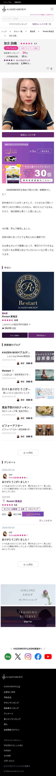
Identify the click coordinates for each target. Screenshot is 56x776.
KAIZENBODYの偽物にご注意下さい (42, 14)
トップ (4, 31)
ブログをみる (11, 48)
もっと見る (28, 452)
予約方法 (7, 697)
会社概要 (7, 756)
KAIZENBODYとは (12, 686)
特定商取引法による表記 (13, 745)
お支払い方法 (9, 692)
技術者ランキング (11, 708)
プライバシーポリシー (12, 740)
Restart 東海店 (48, 31)
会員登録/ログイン (12, 730)
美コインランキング (12, 719)
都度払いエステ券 (28, 134)
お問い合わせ (9, 761)
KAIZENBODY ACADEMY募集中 (17, 766)
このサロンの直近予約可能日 (15, 324)
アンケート (8, 713)
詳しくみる (44, 520)
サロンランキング (11, 703)
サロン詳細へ (15, 335)
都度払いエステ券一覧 (41, 24)
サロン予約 (7, 2)
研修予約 (18, 2)
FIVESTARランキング (18, 24)
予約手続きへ (41, 335)
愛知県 (32, 31)
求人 (6, 724)
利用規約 (7, 750)
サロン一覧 (18, 31)
